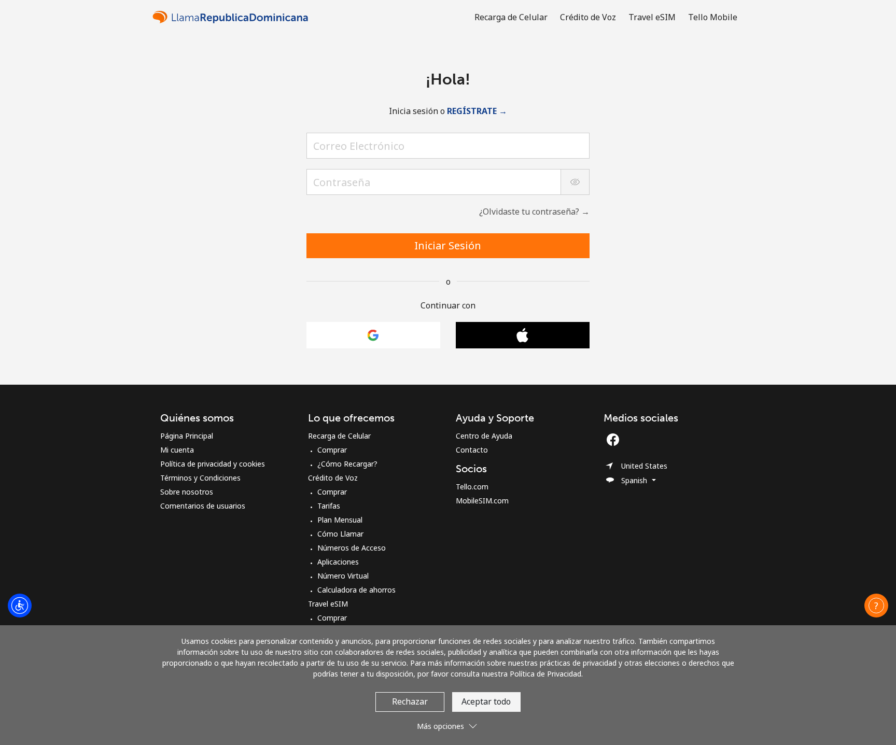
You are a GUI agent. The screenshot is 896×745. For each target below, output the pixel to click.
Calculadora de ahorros (356, 590)
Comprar (332, 450)
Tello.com (472, 486)
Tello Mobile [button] (712, 17)
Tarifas (328, 506)
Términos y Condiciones (200, 478)
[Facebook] (615, 439)
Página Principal (186, 436)
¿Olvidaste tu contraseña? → (534, 211)
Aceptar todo (486, 701)
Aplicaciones (338, 562)
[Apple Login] (523, 335)
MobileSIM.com (482, 500)
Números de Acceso (351, 548)
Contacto (472, 450)
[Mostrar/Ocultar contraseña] (575, 182)
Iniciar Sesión (447, 245)
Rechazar (410, 701)
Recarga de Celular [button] (511, 17)
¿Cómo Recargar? (347, 464)
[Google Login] (373, 335)
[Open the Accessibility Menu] (20, 605)
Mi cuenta (177, 450)
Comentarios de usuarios (202, 506)
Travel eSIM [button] (652, 17)
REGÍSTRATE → (477, 111)
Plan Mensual (339, 520)
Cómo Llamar (340, 534)
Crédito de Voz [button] (588, 17)
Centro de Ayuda (484, 436)
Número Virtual (343, 576)
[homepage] (232, 17)
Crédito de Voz (333, 478)
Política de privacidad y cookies (212, 464)
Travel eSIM (328, 604)
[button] (876, 605)
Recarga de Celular (339, 436)
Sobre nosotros (186, 492)
